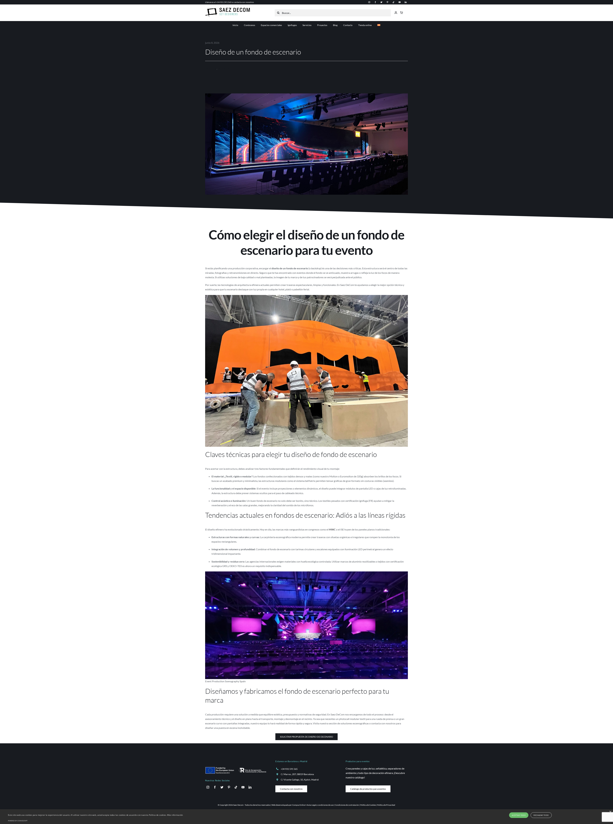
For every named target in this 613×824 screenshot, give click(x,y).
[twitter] (381, 2)
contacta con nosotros (244, 2)
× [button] (610, 812)
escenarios (223, 68)
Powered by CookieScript (17, 821)
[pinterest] (387, 2)
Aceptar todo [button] (519, 815)
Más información (175, 815)
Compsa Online (298, 805)
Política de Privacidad (386, 805)
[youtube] (399, 2)
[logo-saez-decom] (227, 9)
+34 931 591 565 (224, 2)
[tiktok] (393, 2)
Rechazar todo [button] (541, 815)
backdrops (211, 68)
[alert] (306, 816)
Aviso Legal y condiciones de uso (320, 805)
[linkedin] (405, 2)
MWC (332, 529)
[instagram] (369, 2)
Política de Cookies (368, 805)
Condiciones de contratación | (347, 805)
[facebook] (375, 2)
